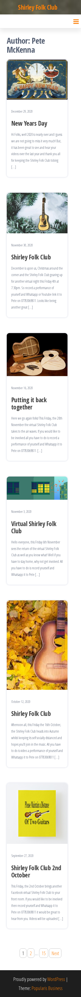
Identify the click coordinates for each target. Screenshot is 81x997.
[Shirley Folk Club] (37, 212)
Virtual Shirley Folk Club (33, 527)
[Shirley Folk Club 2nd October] (37, 812)
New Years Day (29, 123)
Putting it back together (29, 403)
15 (44, 953)
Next (55, 953)
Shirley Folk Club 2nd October (36, 871)
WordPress (56, 979)
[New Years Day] (37, 78)
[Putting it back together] (37, 353)
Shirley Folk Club (37, 7)
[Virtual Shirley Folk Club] (37, 487)
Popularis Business (47, 988)
